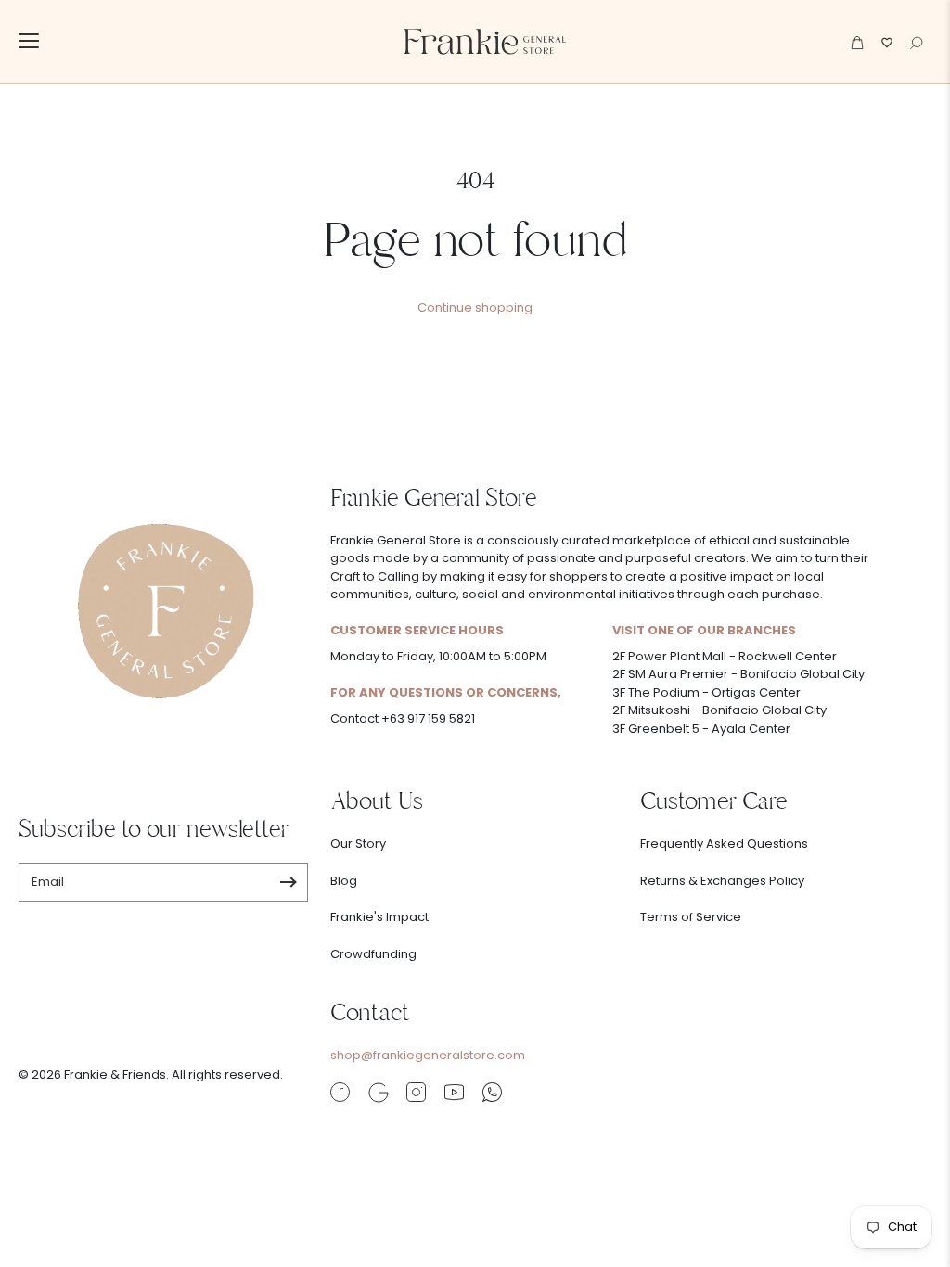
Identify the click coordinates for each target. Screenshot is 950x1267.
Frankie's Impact (379, 917)
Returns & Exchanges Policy (722, 880)
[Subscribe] (288, 882)
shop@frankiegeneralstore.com (427, 1055)
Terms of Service (690, 917)
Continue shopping (475, 307)
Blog (343, 880)
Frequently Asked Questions (724, 843)
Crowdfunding (373, 954)
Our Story (358, 843)
